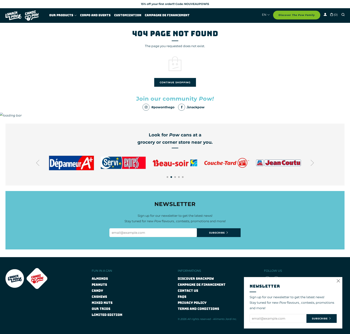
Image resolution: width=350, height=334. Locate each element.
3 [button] (175, 177)
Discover (297, 15)
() (335, 15)
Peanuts (99, 285)
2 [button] (171, 177)
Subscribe (217, 232)
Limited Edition (107, 315)
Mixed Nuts (102, 303)
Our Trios (101, 309)
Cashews (99, 297)
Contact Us (188, 291)
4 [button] (179, 177)
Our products (61, 15)
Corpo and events (95, 15)
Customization (127, 15)
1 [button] (167, 177)
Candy (97, 291)
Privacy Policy (192, 303)
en (264, 15)
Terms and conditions (198, 309)
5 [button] (183, 177)
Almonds (100, 279)
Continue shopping (175, 82)
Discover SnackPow (196, 279)
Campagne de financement (167, 15)
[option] (91, 163)
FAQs (182, 297)
